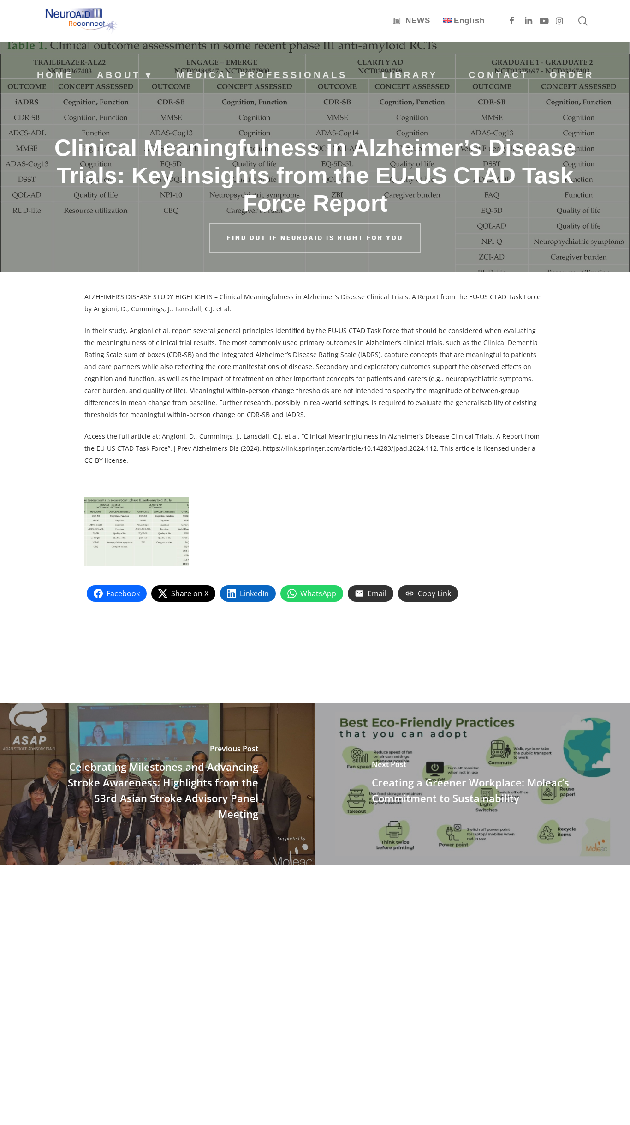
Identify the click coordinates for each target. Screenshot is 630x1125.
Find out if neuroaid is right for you (315, 238)
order (572, 75)
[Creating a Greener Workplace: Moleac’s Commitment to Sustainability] (472, 784)
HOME (55, 75)
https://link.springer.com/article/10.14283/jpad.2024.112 (350, 448)
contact (499, 75)
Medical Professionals (262, 75)
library (410, 75)
